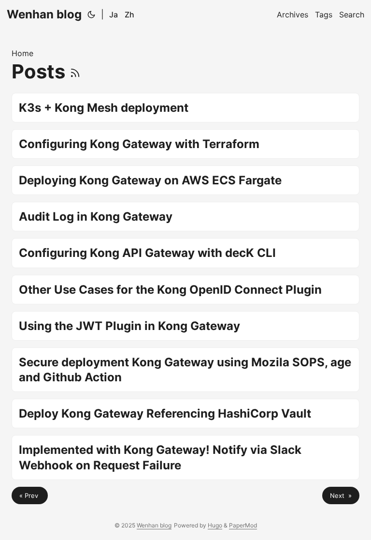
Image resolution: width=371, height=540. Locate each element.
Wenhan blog (44, 14)
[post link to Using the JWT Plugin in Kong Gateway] (185, 326)
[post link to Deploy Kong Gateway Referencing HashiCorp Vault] (185, 413)
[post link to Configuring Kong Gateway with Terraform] (185, 144)
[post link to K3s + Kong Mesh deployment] (185, 107)
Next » (341, 495)
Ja (113, 14)
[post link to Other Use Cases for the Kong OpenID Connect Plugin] (185, 289)
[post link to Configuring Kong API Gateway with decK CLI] (185, 253)
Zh (129, 14)
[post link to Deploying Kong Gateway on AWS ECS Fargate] (185, 180)
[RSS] (75, 71)
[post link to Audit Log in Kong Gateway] (185, 216)
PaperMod (243, 525)
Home (22, 53)
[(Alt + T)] (91, 14)
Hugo (215, 525)
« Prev (29, 495)
